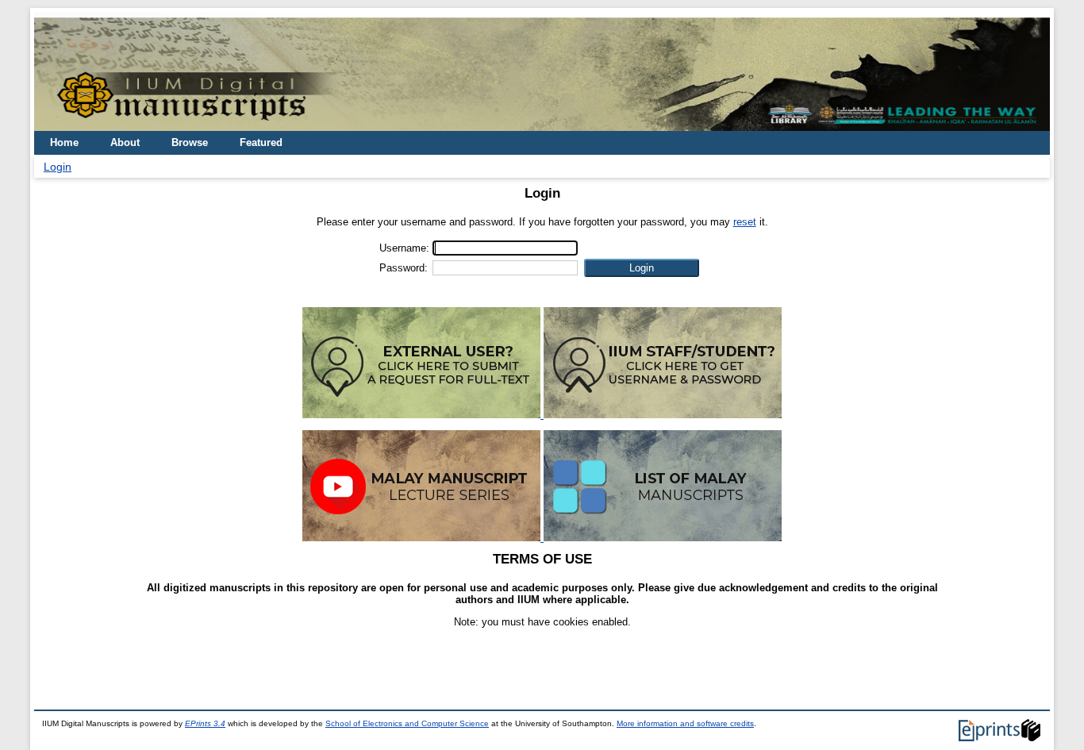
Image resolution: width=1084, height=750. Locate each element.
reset (744, 222)
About (125, 142)
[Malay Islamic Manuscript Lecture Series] (423, 538)
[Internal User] (663, 415)
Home (64, 142)
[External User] (423, 415)
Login (57, 166)
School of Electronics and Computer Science (407, 723)
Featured (261, 142)
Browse (189, 142)
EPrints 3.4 (205, 723)
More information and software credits (685, 723)
